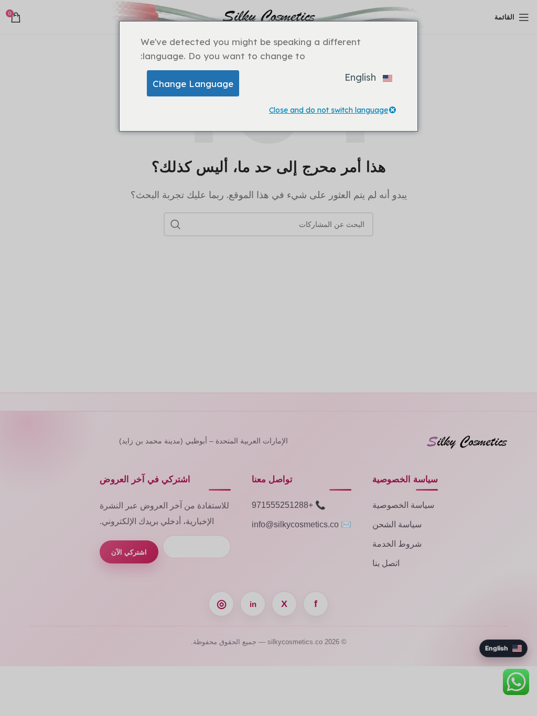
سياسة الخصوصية (403, 505)
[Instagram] (221, 603)
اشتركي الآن (129, 552)
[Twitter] (284, 603)
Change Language (193, 83)
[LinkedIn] (252, 603)
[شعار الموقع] (269, 16)
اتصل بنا (386, 563)
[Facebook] (315, 603)
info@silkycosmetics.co (295, 524)
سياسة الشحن (397, 524)
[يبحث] (176, 224)
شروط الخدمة (397, 543)
